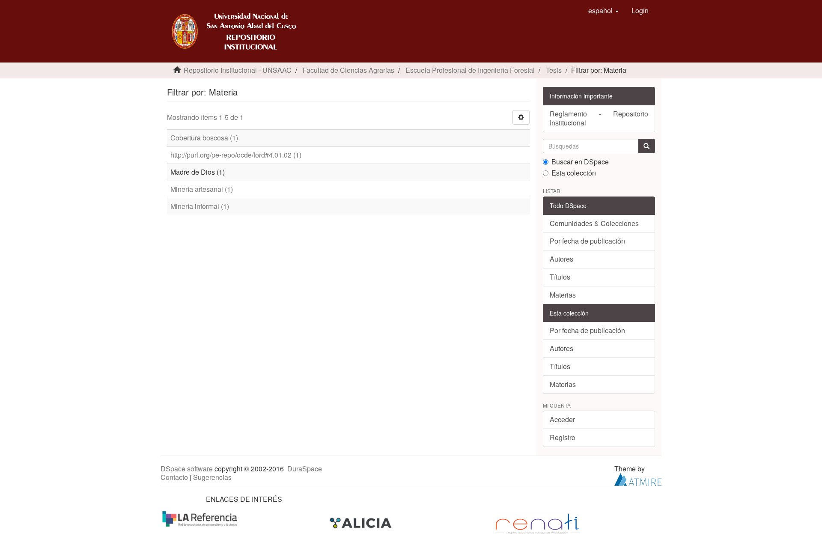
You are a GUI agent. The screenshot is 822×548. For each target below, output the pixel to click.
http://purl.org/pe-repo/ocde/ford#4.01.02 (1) (235, 155)
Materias (563, 295)
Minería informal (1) (199, 206)
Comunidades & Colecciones (594, 223)
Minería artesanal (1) (201, 189)
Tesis (554, 70)
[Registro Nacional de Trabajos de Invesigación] (537, 523)
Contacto (174, 477)
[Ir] (646, 146)
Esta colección (573, 173)
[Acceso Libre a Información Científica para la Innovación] (362, 523)
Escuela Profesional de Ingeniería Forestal (470, 70)
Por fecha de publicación (587, 241)
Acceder (562, 419)
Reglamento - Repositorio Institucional (599, 118)
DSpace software (187, 469)
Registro (562, 437)
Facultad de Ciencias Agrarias (348, 70)
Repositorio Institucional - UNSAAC (238, 70)
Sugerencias (212, 477)
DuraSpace (304, 469)
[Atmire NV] (637, 479)
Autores (561, 259)
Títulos (560, 277)
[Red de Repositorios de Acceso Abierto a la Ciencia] (201, 518)
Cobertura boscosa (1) (204, 138)
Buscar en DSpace (580, 162)
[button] (603, 10)
